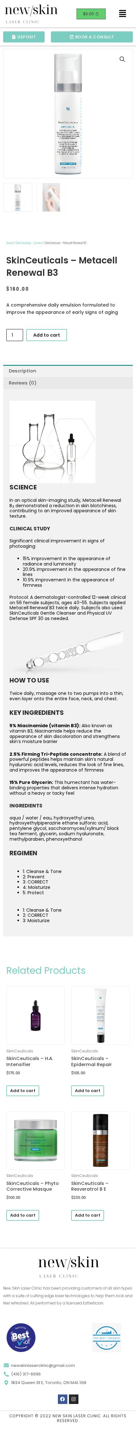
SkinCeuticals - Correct (28, 243)
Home (9, 243)
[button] (122, 14)
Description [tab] (22, 371)
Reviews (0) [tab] (23, 383)
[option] (68, 511)
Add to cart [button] (22, 1091)
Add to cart (46, 335)
